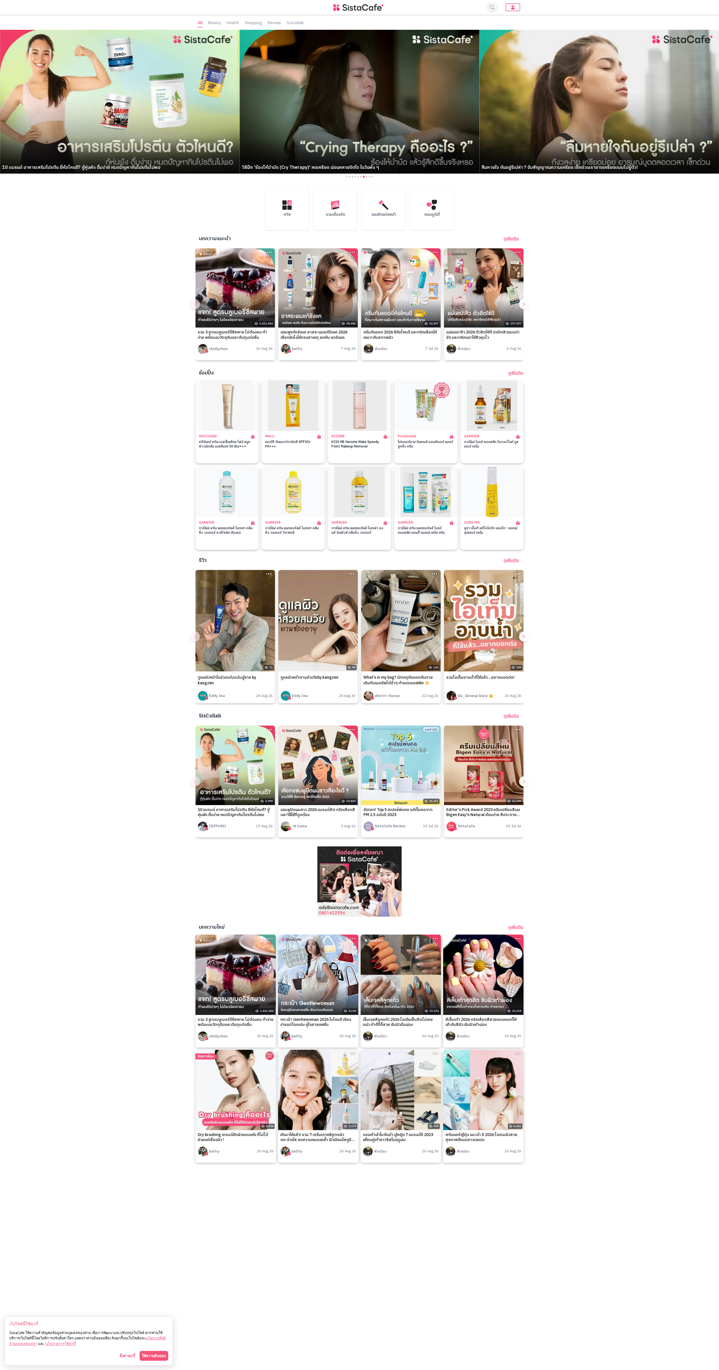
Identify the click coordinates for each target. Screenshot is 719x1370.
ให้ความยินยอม (154, 1355)
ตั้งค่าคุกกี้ (127, 1355)
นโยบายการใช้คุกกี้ (60, 1343)
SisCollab (295, 23)
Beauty (214, 23)
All (200, 23)
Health (233, 23)
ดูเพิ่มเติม (511, 239)
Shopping (253, 23)
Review (274, 23)
